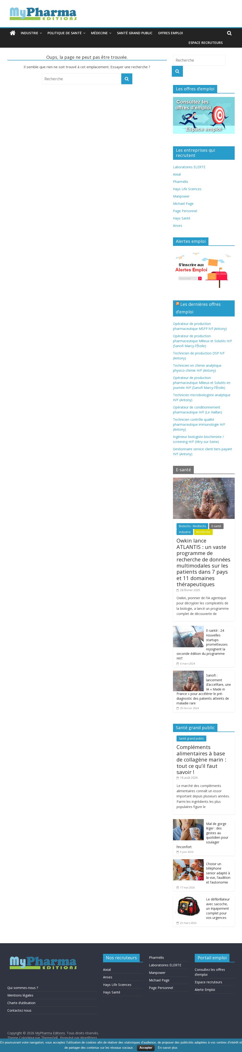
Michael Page (183, 203)
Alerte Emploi (205, 989)
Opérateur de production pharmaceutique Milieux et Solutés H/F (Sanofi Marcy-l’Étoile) (202, 341)
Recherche (203, 532)
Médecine (99, 33)
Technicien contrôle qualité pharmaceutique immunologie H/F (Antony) (199, 424)
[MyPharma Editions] (12, 33)
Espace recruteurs (206, 42)
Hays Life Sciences (187, 189)
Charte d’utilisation (21, 1003)
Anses (177, 225)
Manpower (181, 196)
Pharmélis (180, 181)
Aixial (177, 174)
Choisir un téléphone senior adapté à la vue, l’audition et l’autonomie (218, 873)
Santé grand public (134, 33)
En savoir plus (167, 1047)
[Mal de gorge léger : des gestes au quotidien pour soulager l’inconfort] (188, 821)
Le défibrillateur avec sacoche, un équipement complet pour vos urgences (218, 908)
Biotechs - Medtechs (192, 526)
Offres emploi (170, 33)
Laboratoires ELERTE (189, 167)
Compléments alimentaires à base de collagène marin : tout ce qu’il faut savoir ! (201, 759)
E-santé (216, 526)
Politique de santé (65, 33)
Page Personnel (185, 211)
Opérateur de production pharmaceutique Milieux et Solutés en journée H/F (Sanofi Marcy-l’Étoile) (201, 382)
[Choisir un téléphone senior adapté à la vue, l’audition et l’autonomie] (188, 861)
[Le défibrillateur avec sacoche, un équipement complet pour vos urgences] (188, 897)
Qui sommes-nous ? (22, 987)
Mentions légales (20, 995)
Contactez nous (19, 1010)
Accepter (145, 1047)
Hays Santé (181, 218)
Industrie (29, 33)
